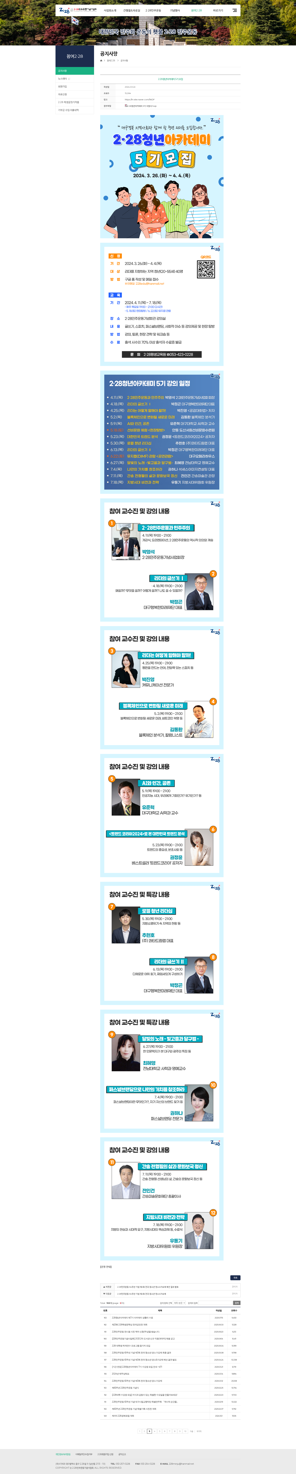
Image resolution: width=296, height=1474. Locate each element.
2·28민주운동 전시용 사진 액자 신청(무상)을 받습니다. (136, 1332)
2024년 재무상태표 (120, 1374)
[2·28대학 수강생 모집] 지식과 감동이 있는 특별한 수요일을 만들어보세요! (144, 1395)
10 (185, 1431)
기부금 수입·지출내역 (68, 110)
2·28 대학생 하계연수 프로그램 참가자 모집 (131, 1346)
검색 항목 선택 (166, 1303)
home (102, 60)
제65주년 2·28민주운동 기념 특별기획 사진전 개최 (134, 1409)
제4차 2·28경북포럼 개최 (123, 1416)
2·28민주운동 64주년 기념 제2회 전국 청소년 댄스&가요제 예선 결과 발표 (148, 1287)
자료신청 (62, 94)
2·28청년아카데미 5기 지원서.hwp (142, 106)
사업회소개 (110, 10)
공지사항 (62, 70)
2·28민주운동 (153, 10)
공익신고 (122, 1454)
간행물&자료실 (131, 10)
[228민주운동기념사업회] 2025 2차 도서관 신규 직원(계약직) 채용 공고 (143, 1339)
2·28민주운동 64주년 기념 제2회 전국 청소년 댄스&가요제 (141, 1294)
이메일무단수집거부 (84, 1454)
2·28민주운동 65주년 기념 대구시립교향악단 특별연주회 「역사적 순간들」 (145, 1402)
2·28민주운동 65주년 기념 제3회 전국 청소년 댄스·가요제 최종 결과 (141, 1353)
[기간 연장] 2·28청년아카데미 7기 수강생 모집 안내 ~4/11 (137, 1367)
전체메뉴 (233, 10)
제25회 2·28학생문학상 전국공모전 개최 (129, 1325)
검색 (237, 1303)
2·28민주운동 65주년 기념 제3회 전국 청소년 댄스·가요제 (137, 1381)
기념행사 (175, 10)
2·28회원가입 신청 (105, 1454)
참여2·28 (196, 10)
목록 (235, 1277)
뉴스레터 (62, 78)
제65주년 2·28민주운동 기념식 (125, 1388)
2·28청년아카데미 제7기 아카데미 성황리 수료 (132, 1318)
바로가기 (218, 10)
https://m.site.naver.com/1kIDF (140, 99)
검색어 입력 (193, 1303)
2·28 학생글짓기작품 (68, 102)
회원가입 (62, 86)
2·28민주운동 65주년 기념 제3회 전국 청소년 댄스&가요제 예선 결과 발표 (144, 1360)
